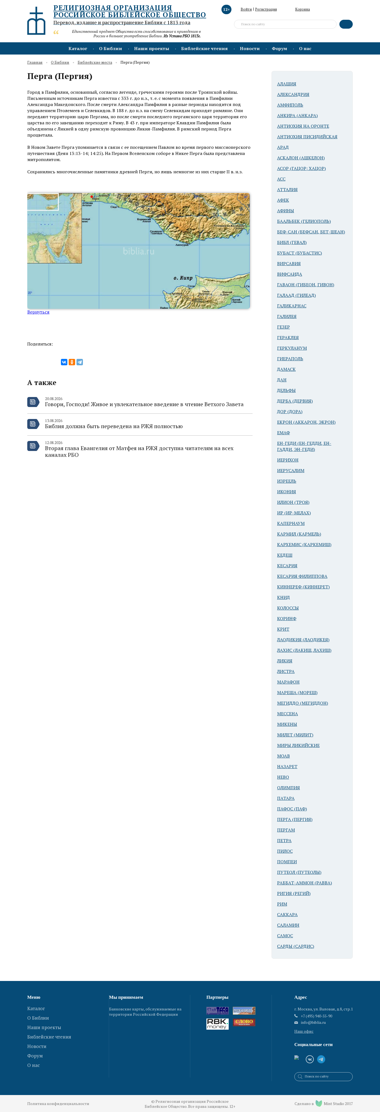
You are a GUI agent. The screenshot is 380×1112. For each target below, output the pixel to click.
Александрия (293, 94)
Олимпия (288, 788)
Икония (286, 492)
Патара (286, 798)
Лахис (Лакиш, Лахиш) (304, 650)
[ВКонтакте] (64, 362)
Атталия (287, 189)
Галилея (287, 316)
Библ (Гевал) (292, 242)
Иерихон (287, 460)
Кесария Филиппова (302, 576)
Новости (250, 48)
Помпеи (287, 862)
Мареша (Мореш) (297, 692)
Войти (246, 9)
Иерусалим (290, 470)
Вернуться (38, 312)
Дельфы (286, 390)
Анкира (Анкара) (297, 115)
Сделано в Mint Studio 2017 (324, 1103)
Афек (283, 200)
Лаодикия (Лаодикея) (303, 640)
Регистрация (266, 9)
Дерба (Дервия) (295, 401)
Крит (283, 629)
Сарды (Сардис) (295, 946)
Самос (285, 936)
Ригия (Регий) (293, 893)
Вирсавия (289, 263)
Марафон (288, 682)
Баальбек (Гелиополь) (304, 221)
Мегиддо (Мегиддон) (302, 703)
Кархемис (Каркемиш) (304, 544)
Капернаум (291, 523)
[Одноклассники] (72, 362)
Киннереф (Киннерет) (303, 587)
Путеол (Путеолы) (299, 872)
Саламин (288, 925)
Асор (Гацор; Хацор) (301, 168)
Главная (35, 62)
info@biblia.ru (313, 1022)
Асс (281, 179)
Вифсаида (289, 274)
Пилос (285, 851)
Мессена (287, 714)
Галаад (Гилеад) (296, 295)
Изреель (286, 481)
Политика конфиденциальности (58, 1103)
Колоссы (288, 608)
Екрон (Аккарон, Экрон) (306, 422)
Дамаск (286, 369)
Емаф (283, 433)
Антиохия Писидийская (307, 137)
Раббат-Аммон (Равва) (304, 883)
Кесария (287, 566)
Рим (282, 904)
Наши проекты (151, 48)
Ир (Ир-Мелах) (294, 513)
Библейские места (95, 62)
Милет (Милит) (295, 735)
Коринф (286, 618)
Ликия (284, 661)
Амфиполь (290, 105)
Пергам (286, 830)
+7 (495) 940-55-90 (316, 1016)
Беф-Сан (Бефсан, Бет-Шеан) (311, 232)
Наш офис (304, 1031)
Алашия (286, 84)
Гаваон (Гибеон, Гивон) (305, 285)
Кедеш (284, 555)
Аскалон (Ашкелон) (301, 158)
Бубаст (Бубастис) (299, 253)
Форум (279, 48)
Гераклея (288, 337)
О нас (305, 48)
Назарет (287, 766)
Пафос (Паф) (292, 809)
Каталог (77, 48)
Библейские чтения (204, 48)
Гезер (283, 327)
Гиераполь (290, 359)
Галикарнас (291, 306)
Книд (283, 597)
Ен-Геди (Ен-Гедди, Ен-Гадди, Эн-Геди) (304, 446)
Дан (282, 380)
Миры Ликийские (298, 745)
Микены (287, 724)
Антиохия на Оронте (303, 126)
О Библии (110, 48)
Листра (286, 671)
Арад (283, 147)
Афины (285, 211)
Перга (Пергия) (294, 819)
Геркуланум (292, 348)
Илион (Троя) (293, 502)
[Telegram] (80, 362)
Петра (284, 840)
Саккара (287, 914)
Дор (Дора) (289, 411)
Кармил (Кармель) (299, 534)
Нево (283, 777)
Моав (283, 756)
